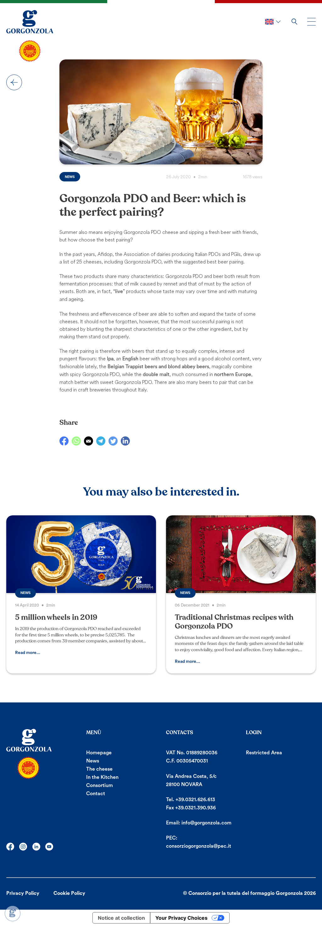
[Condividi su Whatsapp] (76, 441)
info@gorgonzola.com (206, 822)
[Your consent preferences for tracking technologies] (12, 913)
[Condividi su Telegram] (100, 441)
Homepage (99, 752)
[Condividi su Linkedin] (125, 441)
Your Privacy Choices (181, 918)
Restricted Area (264, 752)
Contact (95, 793)
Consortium (99, 785)
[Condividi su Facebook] (64, 441)
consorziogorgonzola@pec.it (198, 846)
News (14, 82)
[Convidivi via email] (88, 441)
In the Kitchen (102, 777)
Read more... (27, 653)
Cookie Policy (69, 893)
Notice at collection (121, 918)
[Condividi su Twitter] (113, 441)
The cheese (99, 769)
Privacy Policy (22, 893)
